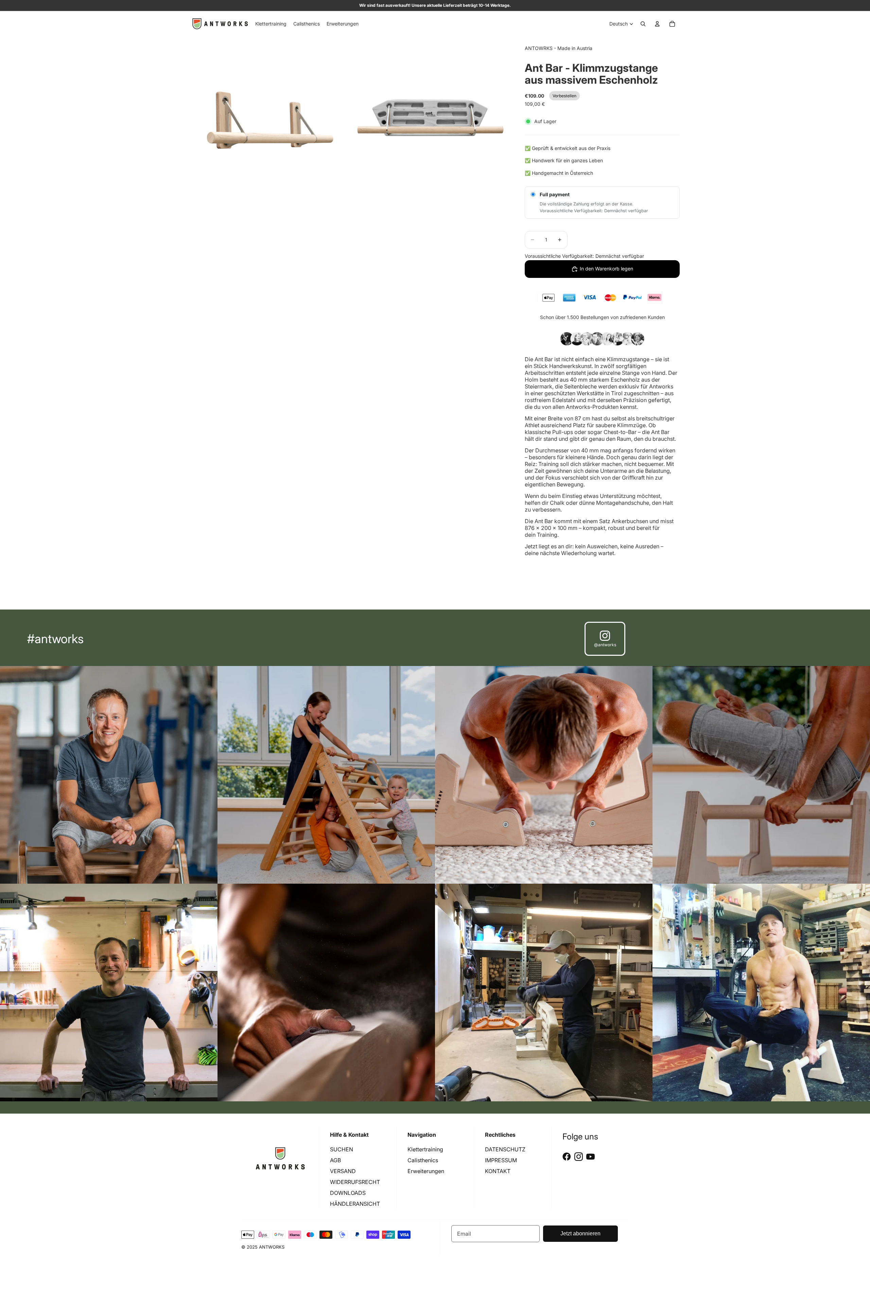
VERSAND (343, 1171)
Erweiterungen (425, 1171)
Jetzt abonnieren (580, 1233)
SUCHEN (341, 1149)
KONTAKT (497, 1171)
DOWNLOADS (348, 1192)
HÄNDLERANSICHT (355, 1203)
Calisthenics (422, 1160)
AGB (335, 1160)
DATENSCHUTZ (505, 1149)
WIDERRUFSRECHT (355, 1182)
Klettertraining (425, 1149)
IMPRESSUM (501, 1160)
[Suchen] (643, 23)
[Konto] (657, 23)
